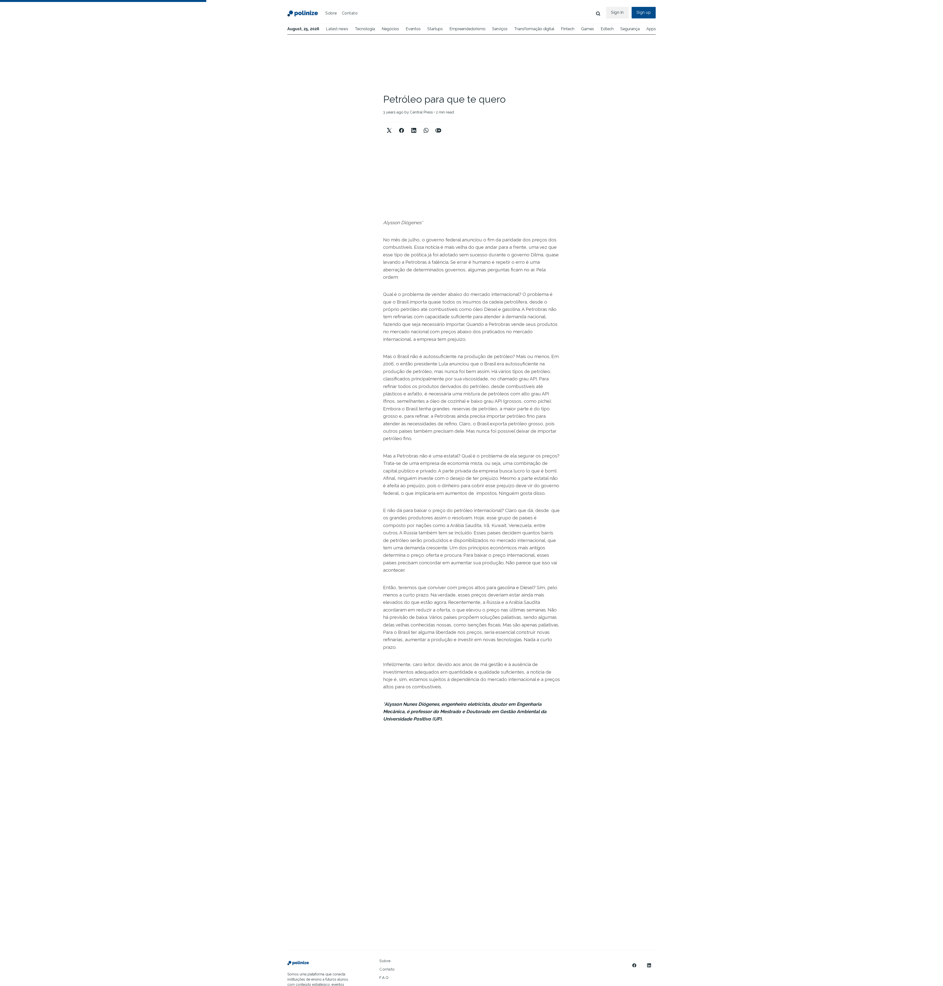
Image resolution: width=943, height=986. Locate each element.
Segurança (630, 29)
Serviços (500, 29)
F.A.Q (384, 977)
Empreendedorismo (467, 29)
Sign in (617, 12)
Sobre (331, 13)
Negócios (390, 29)
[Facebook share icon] (401, 126)
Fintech (567, 29)
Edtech (607, 29)
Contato (350, 13)
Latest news (337, 29)
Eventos (413, 29)
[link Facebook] (634, 965)
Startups (435, 29)
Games (587, 29)
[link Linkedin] (649, 965)
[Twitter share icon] (389, 126)
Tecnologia (365, 29)
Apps (651, 29)
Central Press (421, 112)
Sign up (644, 12)
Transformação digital (534, 29)
